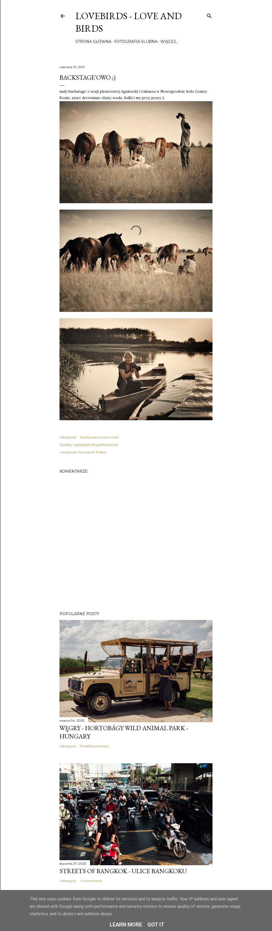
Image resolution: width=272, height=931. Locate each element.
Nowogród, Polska (92, 452)
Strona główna (93, 41)
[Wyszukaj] (209, 15)
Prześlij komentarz (94, 746)
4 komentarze (91, 881)
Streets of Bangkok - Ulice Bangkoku (123, 871)
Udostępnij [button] (68, 437)
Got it (155, 924)
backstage (82, 445)
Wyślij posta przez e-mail (99, 437)
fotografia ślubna (104, 445)
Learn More (126, 924)
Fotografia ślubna (136, 41)
